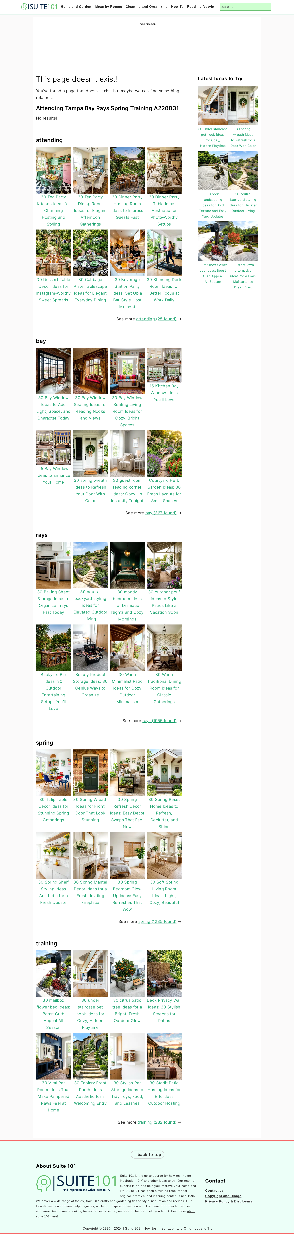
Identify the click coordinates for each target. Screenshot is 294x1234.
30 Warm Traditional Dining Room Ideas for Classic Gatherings (164, 688)
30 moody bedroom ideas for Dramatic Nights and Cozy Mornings (127, 605)
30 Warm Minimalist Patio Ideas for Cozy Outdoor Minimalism (127, 688)
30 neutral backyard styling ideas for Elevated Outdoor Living (90, 605)
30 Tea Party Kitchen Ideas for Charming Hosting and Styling (53, 211)
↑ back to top (147, 1154)
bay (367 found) (161, 513)
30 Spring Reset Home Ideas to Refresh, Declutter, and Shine (164, 813)
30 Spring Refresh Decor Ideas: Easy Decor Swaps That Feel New (127, 813)
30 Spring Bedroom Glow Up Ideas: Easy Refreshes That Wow (127, 896)
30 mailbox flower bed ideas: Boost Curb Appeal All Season (53, 1014)
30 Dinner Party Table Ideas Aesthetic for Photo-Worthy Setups (164, 211)
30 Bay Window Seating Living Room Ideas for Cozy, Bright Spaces (127, 411)
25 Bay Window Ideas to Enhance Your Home (53, 475)
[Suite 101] (39, 7)
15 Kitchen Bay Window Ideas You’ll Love (164, 393)
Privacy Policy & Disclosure (229, 1201)
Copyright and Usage (223, 1196)
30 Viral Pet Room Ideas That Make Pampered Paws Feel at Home (53, 1096)
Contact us (214, 1190)
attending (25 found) (156, 319)
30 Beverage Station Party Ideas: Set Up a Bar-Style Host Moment (127, 293)
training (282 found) (157, 1122)
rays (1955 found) (159, 720)
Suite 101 (127, 1175)
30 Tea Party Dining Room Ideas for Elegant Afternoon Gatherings (90, 211)
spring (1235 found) (157, 921)
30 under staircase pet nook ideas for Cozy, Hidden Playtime (90, 1014)
